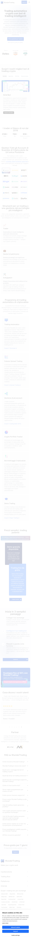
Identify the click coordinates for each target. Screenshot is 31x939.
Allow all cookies (15, 927)
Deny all (15, 931)
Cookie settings (15, 935)
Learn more (5, 923)
